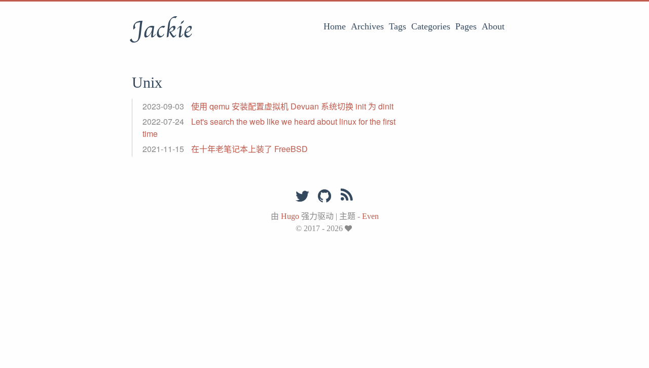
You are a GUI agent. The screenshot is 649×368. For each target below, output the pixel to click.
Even (370, 216)
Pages (466, 26)
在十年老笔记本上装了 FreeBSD (249, 149)
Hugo (290, 216)
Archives (367, 26)
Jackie (162, 30)
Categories (430, 26)
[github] (324, 196)
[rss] (346, 196)
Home (334, 26)
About (493, 26)
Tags (397, 26)
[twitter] (302, 196)
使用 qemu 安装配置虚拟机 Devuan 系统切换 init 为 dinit (292, 106)
